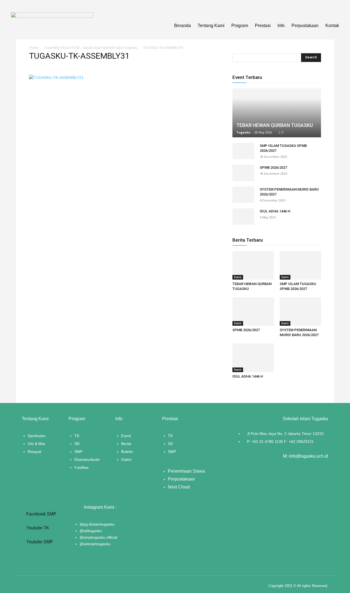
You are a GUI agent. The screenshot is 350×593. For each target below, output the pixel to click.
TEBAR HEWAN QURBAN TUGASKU (274, 125)
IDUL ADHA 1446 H (275, 211)
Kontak (332, 25)
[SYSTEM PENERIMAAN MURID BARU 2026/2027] (243, 194)
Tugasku (243, 132)
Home (34, 47)
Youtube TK (37, 528)
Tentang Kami (211, 25)
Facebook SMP (40, 514)
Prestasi (263, 25)
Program (239, 25)
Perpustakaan (305, 25)
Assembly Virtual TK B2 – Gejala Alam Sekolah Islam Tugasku (91, 47)
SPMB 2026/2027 (273, 167)
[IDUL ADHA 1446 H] (243, 216)
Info (281, 25)
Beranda (182, 25)
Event (237, 277)
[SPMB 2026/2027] (243, 173)
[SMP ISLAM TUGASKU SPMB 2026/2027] (243, 151)
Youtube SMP (39, 541)
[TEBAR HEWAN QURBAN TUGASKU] (276, 112)
